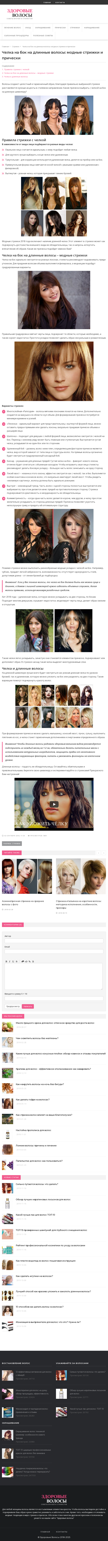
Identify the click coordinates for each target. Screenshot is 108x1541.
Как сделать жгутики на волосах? (34, 1276)
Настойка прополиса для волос (33, 1130)
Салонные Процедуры (16, 36)
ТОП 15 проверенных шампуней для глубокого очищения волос (51, 1230)
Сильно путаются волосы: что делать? (37, 1184)
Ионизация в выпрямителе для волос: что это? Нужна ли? (48, 1322)
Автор (8, 936)
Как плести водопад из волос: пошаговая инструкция (45, 1261)
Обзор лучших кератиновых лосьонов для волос (43, 1199)
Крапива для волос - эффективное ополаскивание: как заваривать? (53, 1069)
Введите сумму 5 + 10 (16, 993)
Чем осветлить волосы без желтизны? (37, 1038)
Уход (28, 28)
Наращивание (92, 28)
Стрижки (75, 28)
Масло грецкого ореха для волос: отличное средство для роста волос (55, 1023)
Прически (60, 28)
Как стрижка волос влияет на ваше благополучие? (44, 1115)
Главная (47, 2)
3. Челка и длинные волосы (15, 76)
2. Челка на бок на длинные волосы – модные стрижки (28, 73)
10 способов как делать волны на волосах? (40, 1307)
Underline (13, 961)
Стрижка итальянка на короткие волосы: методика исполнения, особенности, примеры (24, 904)
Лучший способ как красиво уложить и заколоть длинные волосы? (53, 1291)
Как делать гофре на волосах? (33, 1099)
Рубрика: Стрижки (12, 844)
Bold (6, 961)
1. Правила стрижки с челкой (15, 69)
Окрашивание (43, 28)
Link (29, 961)
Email (7, 946)
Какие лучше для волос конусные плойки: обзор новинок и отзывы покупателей (61, 1053)
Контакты (60, 2)
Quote (22, 961)
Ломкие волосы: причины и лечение (36, 1145)
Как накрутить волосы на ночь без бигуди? (40, 1084)
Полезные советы (43, 36)
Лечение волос (12, 28)
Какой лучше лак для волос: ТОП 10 (35, 1215)
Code (26, 961)
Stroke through (16, 961)
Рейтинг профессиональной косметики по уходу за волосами (50, 1245)
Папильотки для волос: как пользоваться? (39, 1161)
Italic (9, 961)
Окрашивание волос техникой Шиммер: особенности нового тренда (30, 1434)
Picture (33, 961)
